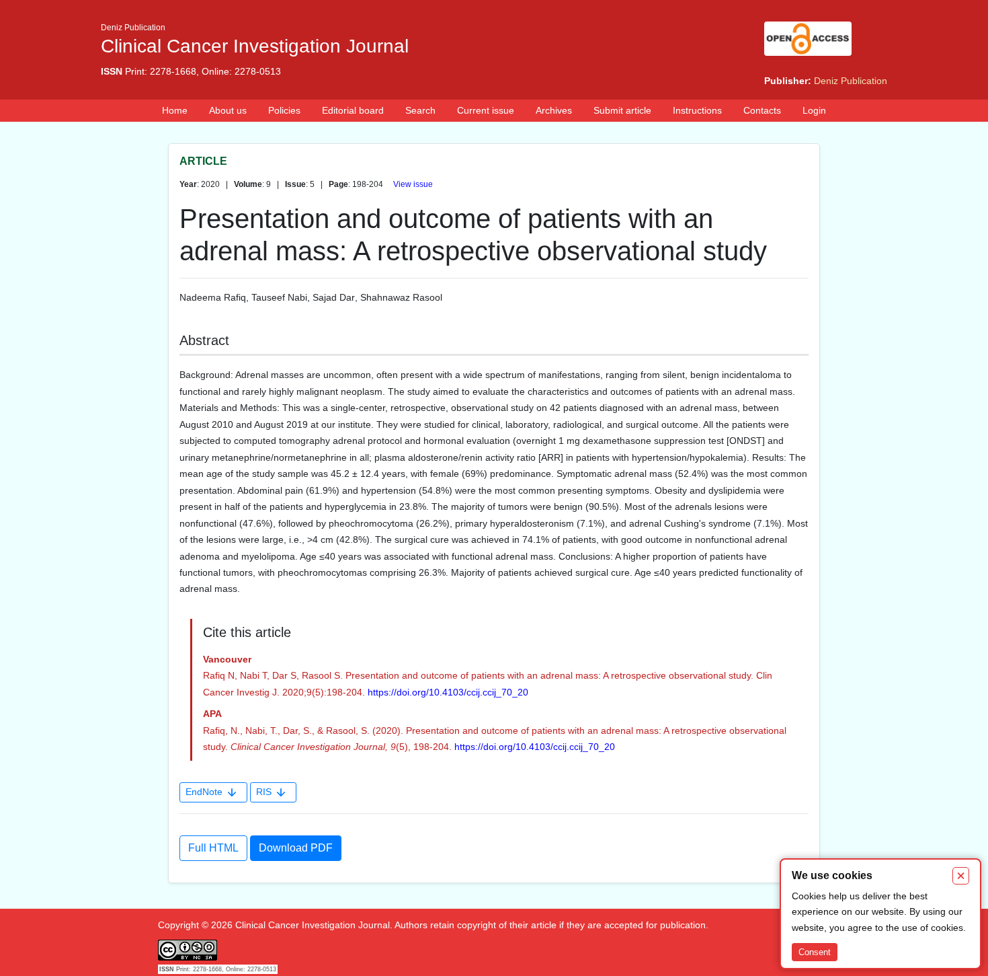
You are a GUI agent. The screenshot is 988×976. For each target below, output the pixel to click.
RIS (264, 791)
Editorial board (353, 110)
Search (420, 110)
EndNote (204, 791)
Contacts (762, 110)
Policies (284, 110)
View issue (413, 184)
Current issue (485, 110)
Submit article (622, 110)
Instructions (697, 110)
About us (228, 110)
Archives (554, 110)
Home (175, 110)
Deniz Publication (850, 80)
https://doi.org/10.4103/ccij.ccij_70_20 (448, 692)
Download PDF (296, 848)
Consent (814, 952)
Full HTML (213, 848)
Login (814, 110)
